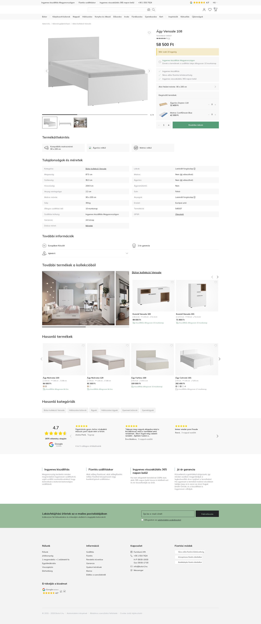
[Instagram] (207, 613)
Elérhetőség (47, 571)
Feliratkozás (207, 514)
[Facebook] (202, 613)
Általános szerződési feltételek (103, 613)
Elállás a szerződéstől (96, 575)
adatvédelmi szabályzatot (169, 520)
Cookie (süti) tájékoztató (131, 613)
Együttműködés (49, 563)
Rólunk (45, 552)
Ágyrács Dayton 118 (179, 103)
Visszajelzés (47, 567)
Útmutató (179, 214)
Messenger (138, 570)
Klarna (89, 571)
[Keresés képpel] (148, 9)
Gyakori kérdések (94, 567)
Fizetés (89, 556)
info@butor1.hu (140, 566)
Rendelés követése (94, 559)
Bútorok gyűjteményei (61, 24)
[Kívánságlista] (210, 10)
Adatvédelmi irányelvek (77, 613)
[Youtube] (212, 613)
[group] (94, 434)
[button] (204, 9)
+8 (185, 386)
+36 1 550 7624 (140, 556)
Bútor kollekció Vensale (82, 24)
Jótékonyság (47, 556)
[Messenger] (216, 613)
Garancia (90, 563)
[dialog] (189, 62)
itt (181, 174)
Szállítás (90, 552)
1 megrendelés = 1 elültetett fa (55, 559)
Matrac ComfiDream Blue (181, 113)
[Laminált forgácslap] (194, 168)
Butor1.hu (46, 24)
